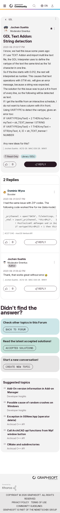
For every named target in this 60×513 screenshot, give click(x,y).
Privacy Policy (20, 502)
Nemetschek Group (45, 509)
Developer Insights (16, 396)
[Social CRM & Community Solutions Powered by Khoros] (9, 487)
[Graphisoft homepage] (45, 478)
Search (34, 5)
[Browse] (5, 6)
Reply (42, 164)
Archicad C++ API (16, 424)
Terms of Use (39, 502)
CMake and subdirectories (23, 444)
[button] (6, 164)
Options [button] (55, 18)
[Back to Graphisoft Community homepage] (18, 5)
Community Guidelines (29, 506)
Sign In (54, 6)
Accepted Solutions (19, 348)
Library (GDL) (28, 156)
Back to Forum (16, 329)
